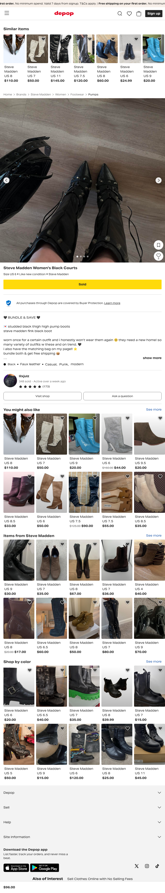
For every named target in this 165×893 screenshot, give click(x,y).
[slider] (82, 180)
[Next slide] (158, 180)
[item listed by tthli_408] (149, 686)
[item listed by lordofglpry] (116, 434)
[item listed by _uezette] (116, 744)
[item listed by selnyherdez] (84, 744)
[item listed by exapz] (18, 744)
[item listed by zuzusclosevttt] (84, 618)
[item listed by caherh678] (18, 618)
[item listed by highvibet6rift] (51, 492)
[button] (90, 387)
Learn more (112, 303)
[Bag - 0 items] (139, 14)
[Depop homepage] (64, 13)
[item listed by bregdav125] (18, 686)
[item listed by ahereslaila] (51, 744)
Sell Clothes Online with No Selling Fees (100, 879)
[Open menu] (6, 13)
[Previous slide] (6, 180)
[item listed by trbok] (149, 618)
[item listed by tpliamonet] (116, 492)
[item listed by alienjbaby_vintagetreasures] (84, 434)
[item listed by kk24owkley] (149, 560)
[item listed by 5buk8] (51, 560)
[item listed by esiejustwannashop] (18, 560)
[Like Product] (20, 39)
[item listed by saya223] (51, 686)
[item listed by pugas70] (149, 744)
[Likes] (129, 14)
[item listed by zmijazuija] (18, 434)
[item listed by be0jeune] (116, 618)
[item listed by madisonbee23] (18, 492)
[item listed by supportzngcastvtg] (84, 560)
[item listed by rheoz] (116, 686)
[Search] (120, 13)
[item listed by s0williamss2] (84, 492)
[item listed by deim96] (116, 560)
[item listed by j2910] (51, 434)
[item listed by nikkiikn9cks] (149, 492)
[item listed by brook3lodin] (51, 618)
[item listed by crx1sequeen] (149, 434)
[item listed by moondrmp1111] (84, 686)
